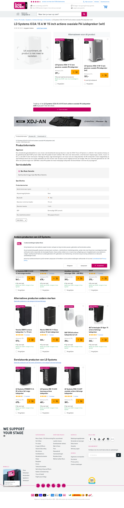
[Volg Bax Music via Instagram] (108, 439)
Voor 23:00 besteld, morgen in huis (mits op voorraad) (47, 8)
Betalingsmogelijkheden (77, 438)
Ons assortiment (58, 438)
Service (74, 435)
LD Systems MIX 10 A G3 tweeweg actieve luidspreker (48, 391)
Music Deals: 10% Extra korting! (44, 438)
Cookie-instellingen (76, 464)
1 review (51, 335)
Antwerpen (26, 480)
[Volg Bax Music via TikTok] (104, 439)
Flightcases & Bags (41, 477)
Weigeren (70, 265)
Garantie (73, 446)
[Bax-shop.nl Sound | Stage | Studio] (20, 5)
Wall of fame (56, 446)
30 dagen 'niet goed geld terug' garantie (83, 5)
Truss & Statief (40, 474)
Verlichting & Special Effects (43, 469)
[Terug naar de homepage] (18, 13)
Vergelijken (60, 84)
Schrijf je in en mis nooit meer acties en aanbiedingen (103, 450)
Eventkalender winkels (59, 443)
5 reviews (100, 273)
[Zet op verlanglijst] (78, 39)
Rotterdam (26, 473)
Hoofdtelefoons (40, 454)
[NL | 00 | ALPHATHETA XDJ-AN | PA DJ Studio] (62, 121)
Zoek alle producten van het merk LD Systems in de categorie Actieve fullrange (37, 362)
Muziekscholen (57, 456)
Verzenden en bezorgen (77, 441)
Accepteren (100, 265)
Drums (37, 464)
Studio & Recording (41, 448)
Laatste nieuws (57, 441)
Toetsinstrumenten (41, 466)
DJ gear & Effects (40, 446)
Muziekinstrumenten (41, 456)
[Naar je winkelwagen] (105, 6)
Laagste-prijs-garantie (79, 8)
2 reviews (51, 273)
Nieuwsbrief (56, 451)
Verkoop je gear (75, 448)
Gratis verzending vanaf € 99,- (40, 5)
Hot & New (38, 441)
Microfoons (39, 451)
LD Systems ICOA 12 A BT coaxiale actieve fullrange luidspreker (73, 391)
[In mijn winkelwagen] (75, 72)
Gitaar (37, 459)
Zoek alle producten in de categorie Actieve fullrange (30, 301)
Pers (54, 448)
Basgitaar (38, 461)
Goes (24, 470)
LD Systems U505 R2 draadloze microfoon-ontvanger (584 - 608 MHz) (73, 271)
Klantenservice (105, 1)
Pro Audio (38, 443)
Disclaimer (74, 459)
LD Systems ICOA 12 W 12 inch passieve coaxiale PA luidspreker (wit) (95, 68)
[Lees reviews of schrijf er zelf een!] (18, 28)
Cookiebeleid (96, 258)
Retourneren (74, 443)
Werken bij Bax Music (59, 459)
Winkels (96, 1)
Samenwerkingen (58, 454)
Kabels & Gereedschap (42, 471)
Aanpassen (84, 265)
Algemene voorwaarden (77, 456)
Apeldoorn (26, 478)
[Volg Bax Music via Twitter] (95, 439)
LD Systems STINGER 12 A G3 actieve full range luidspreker (25, 391)
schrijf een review (42, 28)
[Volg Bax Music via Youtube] (99, 439)
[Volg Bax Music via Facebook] (90, 439)
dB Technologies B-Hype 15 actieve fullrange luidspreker (98, 330)
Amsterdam (26, 475)
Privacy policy (75, 462)
